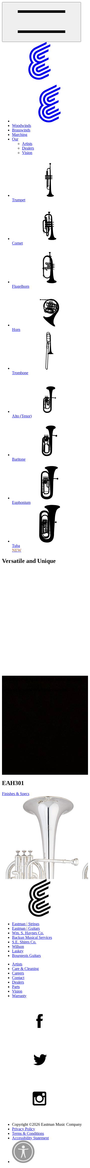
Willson (18, 946)
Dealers (28, 148)
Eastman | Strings (25, 924)
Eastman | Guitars (26, 928)
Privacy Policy (23, 1129)
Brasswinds (21, 130)
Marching (19, 134)
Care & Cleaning (25, 968)
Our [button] (15, 139)
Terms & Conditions (28, 1133)
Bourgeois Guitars (26, 955)
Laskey (18, 951)
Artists (27, 143)
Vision (27, 153)
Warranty (19, 996)
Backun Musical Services (32, 937)
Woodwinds (21, 125)
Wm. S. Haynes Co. (28, 933)
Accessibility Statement (30, 1138)
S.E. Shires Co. (24, 942)
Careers (18, 973)
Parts (16, 987)
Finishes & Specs (15, 794)
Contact (18, 978)
